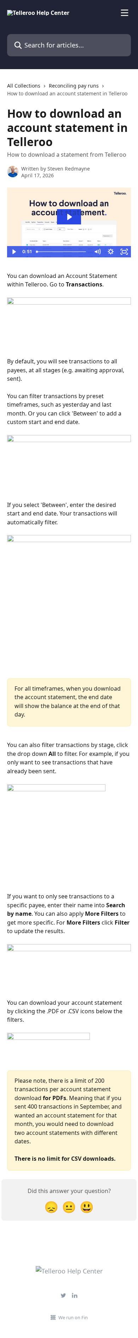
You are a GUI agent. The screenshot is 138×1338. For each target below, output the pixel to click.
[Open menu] (124, 13)
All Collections (23, 85)
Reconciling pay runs (74, 85)
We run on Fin (73, 1317)
